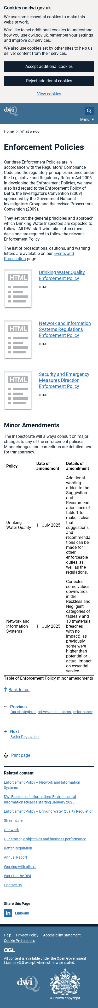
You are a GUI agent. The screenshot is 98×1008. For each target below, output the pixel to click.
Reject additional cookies (49, 80)
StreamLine (13, 820)
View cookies (49, 93)
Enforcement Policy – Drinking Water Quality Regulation (49, 811)
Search (89, 111)
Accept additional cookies (49, 66)
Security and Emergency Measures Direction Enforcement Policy (64, 380)
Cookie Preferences (19, 941)
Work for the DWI (17, 876)
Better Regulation (18, 848)
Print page (20, 755)
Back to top (19, 689)
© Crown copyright (65, 998)
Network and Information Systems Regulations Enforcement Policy (65, 329)
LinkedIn (22, 913)
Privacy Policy (27, 935)
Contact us (13, 885)
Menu (85, 119)
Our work (11, 830)
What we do (29, 131)
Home (9, 131)
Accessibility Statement (62, 935)
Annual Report (15, 857)
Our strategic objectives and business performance (45, 839)
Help (7, 935)
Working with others (20, 867)
